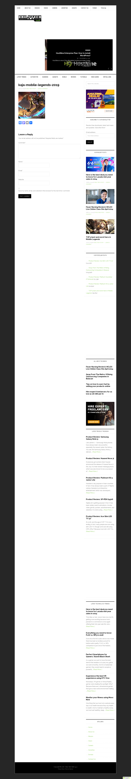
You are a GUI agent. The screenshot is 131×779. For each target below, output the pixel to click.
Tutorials (86, 50)
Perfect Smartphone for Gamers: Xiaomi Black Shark (98, 655)
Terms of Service (69, 769)
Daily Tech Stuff (30, 18)
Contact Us (92, 759)
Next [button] (111, 69)
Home (90, 727)
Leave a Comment (43, 88)
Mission (90, 736)
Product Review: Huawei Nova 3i (100, 458)
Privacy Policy (61, 769)
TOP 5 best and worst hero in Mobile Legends (98, 238)
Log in (76, 767)
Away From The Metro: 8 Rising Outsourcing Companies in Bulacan (99, 376)
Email (20, 170)
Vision (90, 741)
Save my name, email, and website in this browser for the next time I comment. (44, 191)
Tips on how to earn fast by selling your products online (98, 385)
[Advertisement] (79, 26)
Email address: (91, 132)
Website (21, 179)
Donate (90, 754)
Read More (84, 66)
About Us (91, 732)
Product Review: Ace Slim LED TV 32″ (101, 261)
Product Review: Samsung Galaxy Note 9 (97, 438)
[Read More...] (96, 452)
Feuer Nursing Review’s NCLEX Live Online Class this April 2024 (99, 208)
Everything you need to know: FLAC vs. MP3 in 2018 (99, 634)
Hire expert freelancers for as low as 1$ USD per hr (99, 393)
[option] (79, 55)
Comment (22, 143)
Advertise (91, 750)
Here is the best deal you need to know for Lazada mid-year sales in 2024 (99, 177)
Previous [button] (108, 69)
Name (20, 162)
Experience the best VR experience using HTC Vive (97, 677)
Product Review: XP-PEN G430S (99, 499)
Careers (90, 745)
